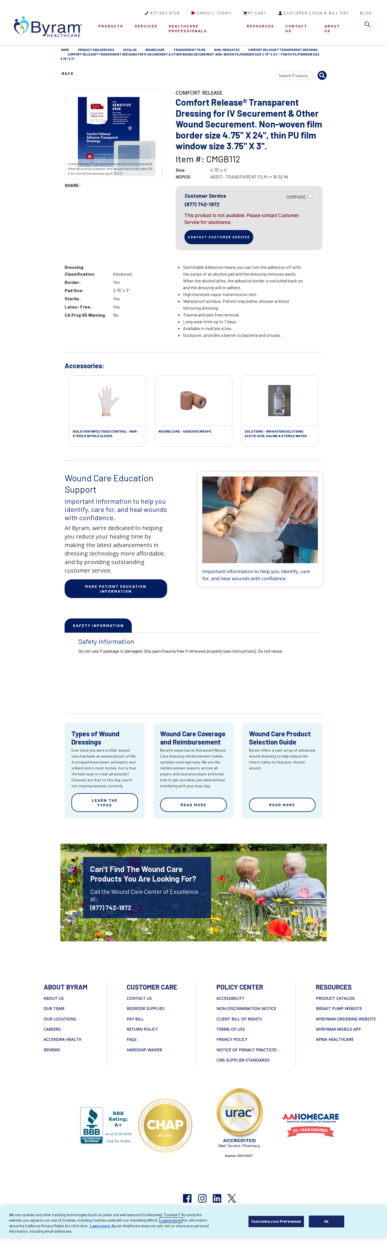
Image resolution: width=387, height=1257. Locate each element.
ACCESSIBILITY (230, 998)
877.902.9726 (165, 12)
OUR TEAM (54, 1008)
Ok (326, 1221)
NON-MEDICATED (226, 50)
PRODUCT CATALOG (335, 998)
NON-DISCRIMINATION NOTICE (246, 1008)
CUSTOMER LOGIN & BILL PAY (316, 12)
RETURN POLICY (142, 1029)
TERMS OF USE (230, 1029)
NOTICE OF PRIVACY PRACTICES (246, 1049)
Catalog (130, 50)
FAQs (132, 1039)
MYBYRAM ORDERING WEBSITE (346, 1019)
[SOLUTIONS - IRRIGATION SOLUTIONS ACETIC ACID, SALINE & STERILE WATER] (279, 401)
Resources (260, 26)
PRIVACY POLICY (231, 1039)
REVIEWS (52, 1049)
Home (65, 50)
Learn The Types (105, 802)
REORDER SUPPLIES (145, 1008)
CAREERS (52, 1029)
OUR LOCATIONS (60, 1019)
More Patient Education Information (115, 589)
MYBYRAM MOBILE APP (338, 1029)
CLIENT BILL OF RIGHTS (239, 1019)
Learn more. (171, 1220)
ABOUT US (332, 28)
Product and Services (96, 50)
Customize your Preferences (276, 1221)
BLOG (366, 12)
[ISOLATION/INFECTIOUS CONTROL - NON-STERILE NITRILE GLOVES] (107, 401)
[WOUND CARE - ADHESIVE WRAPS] (193, 401)
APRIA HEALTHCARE (335, 1039)
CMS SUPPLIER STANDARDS (243, 1060)
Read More (193, 804)
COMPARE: (297, 196)
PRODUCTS (110, 26)
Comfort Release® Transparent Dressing (283, 50)
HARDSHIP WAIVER (144, 1049)
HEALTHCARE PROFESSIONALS (188, 28)
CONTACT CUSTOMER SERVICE (219, 237)
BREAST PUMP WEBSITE (339, 1008)
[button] (369, 25)
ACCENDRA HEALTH (62, 1039)
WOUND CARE (155, 50)
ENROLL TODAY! (214, 12)
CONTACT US (296, 28)
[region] (193, 1222)
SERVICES (146, 26)
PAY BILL (135, 1019)
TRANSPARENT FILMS (189, 50)
